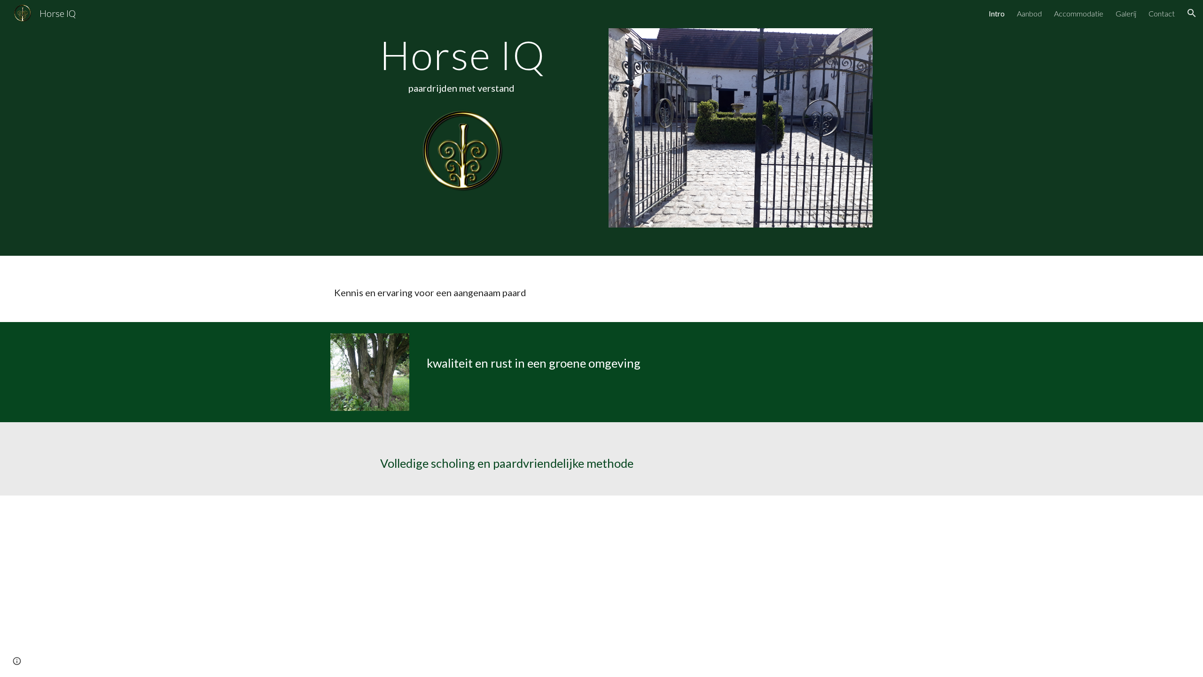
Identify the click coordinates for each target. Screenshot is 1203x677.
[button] (1191, 13)
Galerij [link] (1126, 13)
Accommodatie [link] (1078, 13)
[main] (462, 68)
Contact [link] (1161, 13)
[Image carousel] (741, 128)
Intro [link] (997, 13)
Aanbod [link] (1029, 13)
